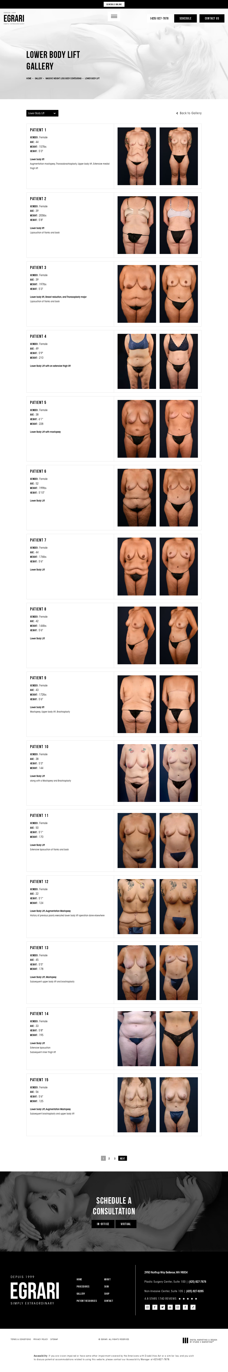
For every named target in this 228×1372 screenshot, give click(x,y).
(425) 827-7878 (197, 1281)
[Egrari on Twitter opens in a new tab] (162, 1307)
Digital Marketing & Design (203, 1341)
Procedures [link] (83, 1286)
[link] (159, 18)
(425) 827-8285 (195, 1291)
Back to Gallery (190, 113)
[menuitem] (88, 1279)
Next (122, 1158)
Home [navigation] (28, 78)
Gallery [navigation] (38, 78)
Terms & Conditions (21, 1339)
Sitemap (54, 1339)
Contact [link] (108, 1300)
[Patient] (137, 156)
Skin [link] (106, 1286)
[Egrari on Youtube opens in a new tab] (170, 1307)
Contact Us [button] (212, 18)
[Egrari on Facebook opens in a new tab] (154, 1307)
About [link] (107, 1279)
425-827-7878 (161, 1359)
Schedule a (114, 1206)
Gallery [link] (81, 1293)
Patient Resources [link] (87, 1300)
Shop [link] (107, 1293)
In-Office (103, 1224)
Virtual (126, 1224)
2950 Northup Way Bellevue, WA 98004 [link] (166, 1272)
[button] (114, 16)
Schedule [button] (185, 18)
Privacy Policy (40, 1339)
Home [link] (79, 1279)
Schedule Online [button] (114, 4)
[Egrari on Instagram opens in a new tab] (147, 1307)
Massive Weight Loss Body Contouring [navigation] (63, 78)
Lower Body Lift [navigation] (92, 78)
